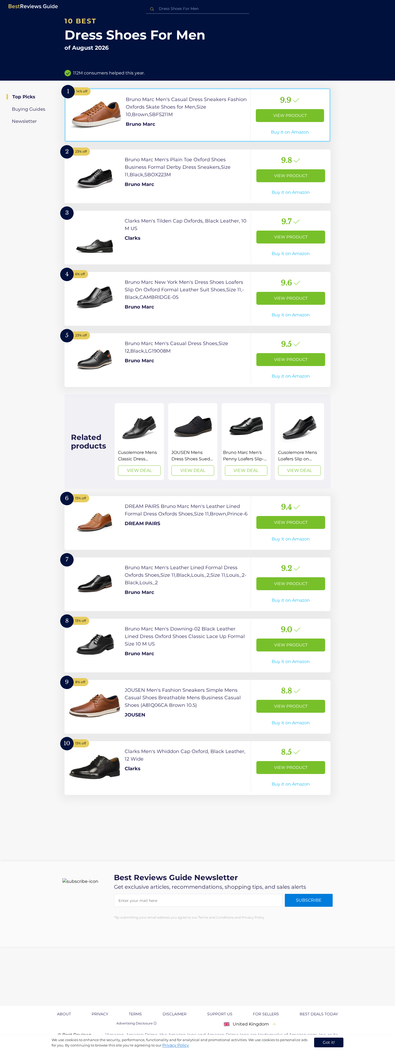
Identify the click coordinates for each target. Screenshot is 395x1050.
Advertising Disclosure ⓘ (136, 1023)
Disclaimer (174, 1014)
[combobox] (197, 9)
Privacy (100, 1014)
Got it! (329, 1042)
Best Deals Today (319, 1014)
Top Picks (23, 96)
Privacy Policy (175, 1045)
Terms (135, 1014)
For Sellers (266, 1014)
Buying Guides (28, 109)
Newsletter (24, 121)
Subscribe (309, 900)
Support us (219, 1014)
